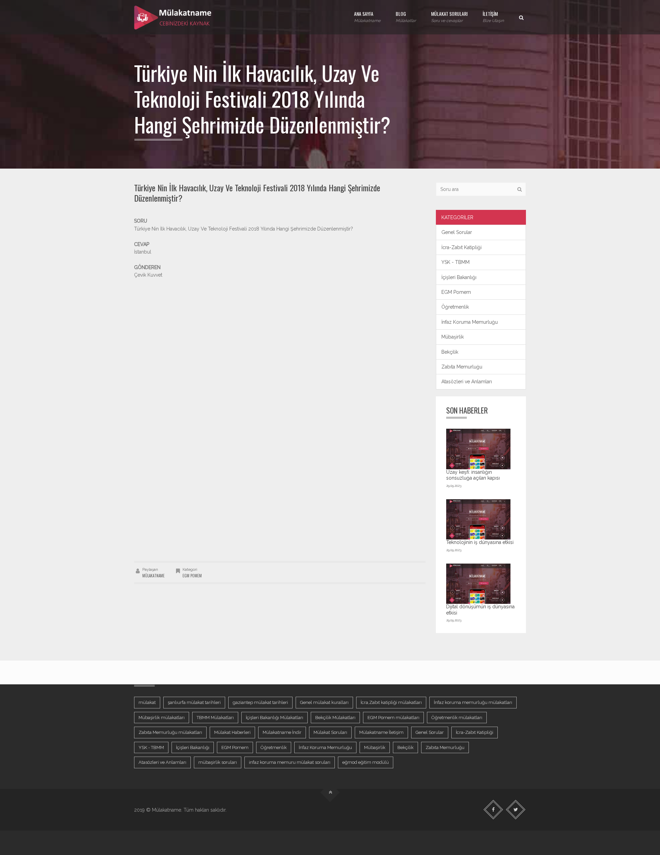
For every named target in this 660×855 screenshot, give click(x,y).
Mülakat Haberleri (232, 732)
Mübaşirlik (452, 337)
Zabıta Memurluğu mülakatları (170, 732)
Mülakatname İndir (282, 732)
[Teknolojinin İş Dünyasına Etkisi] (478, 519)
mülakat (147, 702)
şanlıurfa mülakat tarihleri (194, 702)
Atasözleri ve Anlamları (466, 381)
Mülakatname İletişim (381, 732)
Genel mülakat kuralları (324, 702)
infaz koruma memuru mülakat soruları (289, 762)
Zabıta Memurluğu (461, 367)
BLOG (406, 16)
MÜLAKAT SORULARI (449, 16)
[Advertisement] (280, 327)
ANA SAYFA (367, 16)
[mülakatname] (173, 17)
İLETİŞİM (493, 16)
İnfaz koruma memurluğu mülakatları (473, 702)
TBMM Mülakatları (215, 717)
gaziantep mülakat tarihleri (260, 702)
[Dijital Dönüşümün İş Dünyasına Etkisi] (478, 584)
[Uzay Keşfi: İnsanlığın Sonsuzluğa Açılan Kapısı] (478, 449)
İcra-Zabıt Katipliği (461, 247)
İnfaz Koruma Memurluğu (469, 322)
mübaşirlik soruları (217, 762)
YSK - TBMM (455, 262)
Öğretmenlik (455, 307)
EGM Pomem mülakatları (393, 717)
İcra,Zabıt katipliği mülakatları (391, 702)
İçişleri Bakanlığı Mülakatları (274, 717)
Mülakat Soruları (330, 732)
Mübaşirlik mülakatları (162, 717)
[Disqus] (280, 464)
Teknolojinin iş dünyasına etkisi (480, 542)
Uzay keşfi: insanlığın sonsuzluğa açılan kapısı (473, 475)
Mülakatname (153, 575)
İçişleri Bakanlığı (458, 277)
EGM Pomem (192, 575)
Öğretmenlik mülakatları (456, 717)
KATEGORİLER (457, 217)
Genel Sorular (456, 232)
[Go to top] (330, 792)
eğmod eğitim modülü (365, 762)
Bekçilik (449, 352)
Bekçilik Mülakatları (335, 717)
